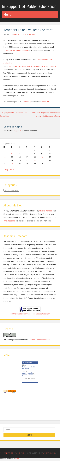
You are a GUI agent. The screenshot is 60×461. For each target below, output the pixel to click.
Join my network (30, 378)
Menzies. (48, 211)
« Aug (5, 170)
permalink (45, 102)
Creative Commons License (39, 340)
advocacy (31, 375)
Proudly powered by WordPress (12, 453)
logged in (17, 131)
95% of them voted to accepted (16, 50)
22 (35, 160)
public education (27, 373)
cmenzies (31, 34)
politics (24, 375)
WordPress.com (49, 453)
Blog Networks (27, 362)
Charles (42, 211)
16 (42, 157)
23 (42, 160)
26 (12, 164)
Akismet (17, 458)
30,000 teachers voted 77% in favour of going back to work (32, 66)
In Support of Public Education (29, 6)
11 (4, 157)
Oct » (11, 170)
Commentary (26, 102)
